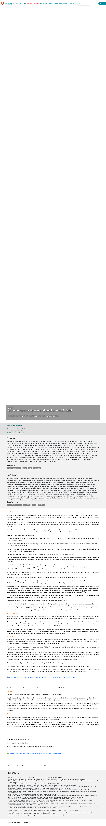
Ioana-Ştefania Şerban (14, 425)
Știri (25, 3)
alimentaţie (27, 504)
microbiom (41, 504)
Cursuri (50, 3)
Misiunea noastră (18, 3)
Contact (72, 3)
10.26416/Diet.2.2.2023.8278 (15, 433)
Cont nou (102, 3)
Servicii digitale (64, 3)
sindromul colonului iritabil (14, 504)
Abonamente (44, 3)
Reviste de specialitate (33, 3)
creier (34, 504)
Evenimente (56, 3)
